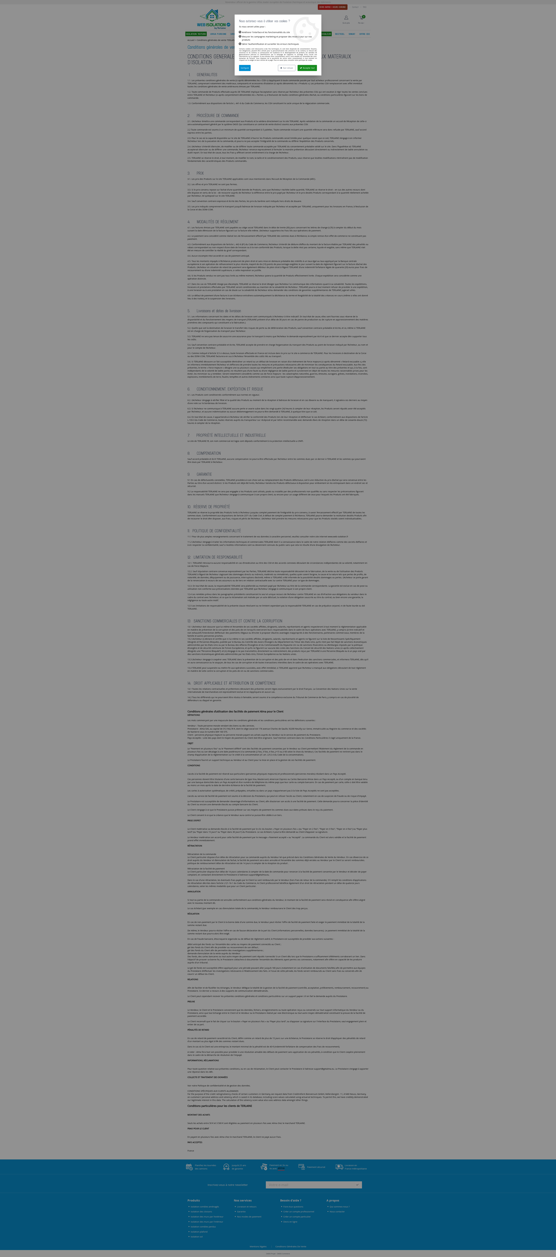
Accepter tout (308, 68)
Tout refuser (287, 68)
